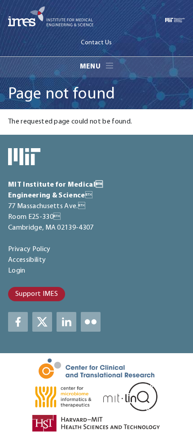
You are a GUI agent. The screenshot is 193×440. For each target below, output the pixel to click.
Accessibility (27, 260)
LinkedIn (66, 322)
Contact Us (96, 43)
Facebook (18, 322)
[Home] (50, 18)
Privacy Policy (29, 249)
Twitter (42, 322)
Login (17, 270)
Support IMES (36, 294)
